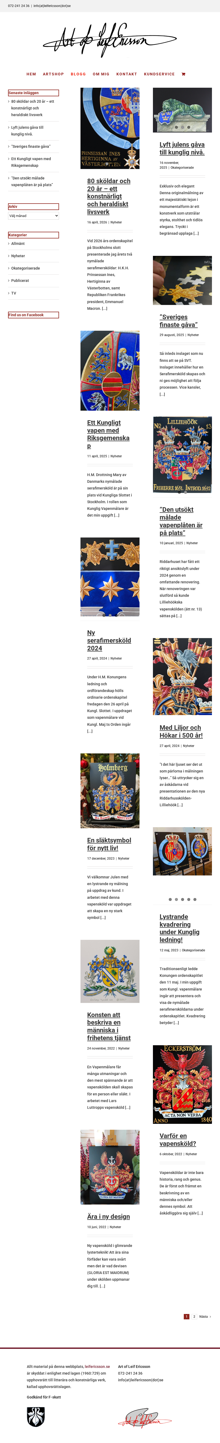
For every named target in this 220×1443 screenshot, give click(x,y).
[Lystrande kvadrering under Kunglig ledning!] (182, 851)
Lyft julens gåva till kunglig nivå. (182, 148)
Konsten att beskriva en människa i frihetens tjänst (109, 1026)
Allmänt (18, 243)
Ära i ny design (108, 1216)
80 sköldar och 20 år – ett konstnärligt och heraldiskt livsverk (108, 196)
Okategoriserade (182, 168)
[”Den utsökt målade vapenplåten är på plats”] (182, 455)
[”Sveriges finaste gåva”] (182, 280)
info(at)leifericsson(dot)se (52, 6)
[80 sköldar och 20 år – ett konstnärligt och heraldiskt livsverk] (110, 128)
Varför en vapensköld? (178, 1139)
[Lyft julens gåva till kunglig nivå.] (182, 110)
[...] (104, 308)
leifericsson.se (97, 1366)
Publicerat (20, 280)
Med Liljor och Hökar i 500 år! (181, 731)
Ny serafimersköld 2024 (109, 640)
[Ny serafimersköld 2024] (110, 577)
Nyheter (116, 222)
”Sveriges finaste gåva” (179, 321)
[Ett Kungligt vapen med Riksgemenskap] (110, 371)
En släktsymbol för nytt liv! (109, 844)
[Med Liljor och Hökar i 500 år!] (182, 676)
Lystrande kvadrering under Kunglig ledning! (180, 928)
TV (13, 293)
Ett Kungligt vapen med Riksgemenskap (108, 434)
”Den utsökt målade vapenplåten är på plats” (181, 521)
